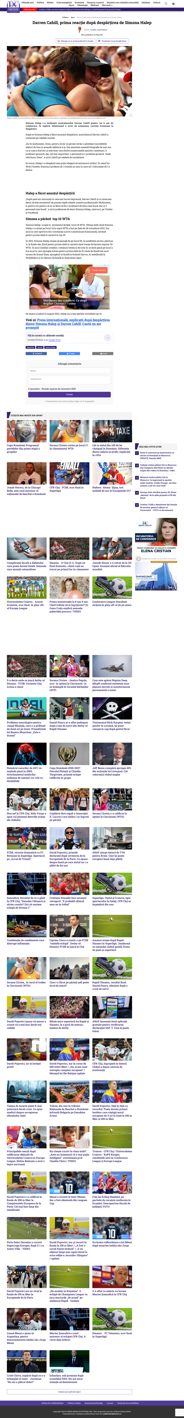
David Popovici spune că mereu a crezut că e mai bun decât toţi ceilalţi (26, 1024)
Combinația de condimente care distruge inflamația (25, 941)
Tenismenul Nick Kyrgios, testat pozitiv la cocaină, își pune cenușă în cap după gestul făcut (111, 726)
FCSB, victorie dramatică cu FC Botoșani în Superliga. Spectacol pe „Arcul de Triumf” (26, 856)
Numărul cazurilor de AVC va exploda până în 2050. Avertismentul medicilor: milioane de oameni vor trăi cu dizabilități (25, 774)
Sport (71, 5)
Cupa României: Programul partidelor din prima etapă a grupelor (23, 448)
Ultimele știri (27, 2)
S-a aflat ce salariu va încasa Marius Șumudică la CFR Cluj (109, 1292)
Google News (55, 340)
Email (104, 353)
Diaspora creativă (95, 2)
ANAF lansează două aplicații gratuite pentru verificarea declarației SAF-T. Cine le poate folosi (110, 1026)
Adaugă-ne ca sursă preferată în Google (77, 41)
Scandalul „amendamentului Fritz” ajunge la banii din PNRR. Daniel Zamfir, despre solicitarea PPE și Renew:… (83, 9)
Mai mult (107, 5)
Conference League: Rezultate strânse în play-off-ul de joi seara (111, 603)
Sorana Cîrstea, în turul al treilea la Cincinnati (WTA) (26, 984)
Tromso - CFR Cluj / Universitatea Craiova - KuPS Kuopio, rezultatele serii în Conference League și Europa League (112, 1156)
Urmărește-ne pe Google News (114, 41)
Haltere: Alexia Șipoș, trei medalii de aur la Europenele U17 (111, 489)
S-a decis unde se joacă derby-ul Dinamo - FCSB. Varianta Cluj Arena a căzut (26, 683)
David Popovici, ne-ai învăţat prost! (24, 1065)
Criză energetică (64, 2)
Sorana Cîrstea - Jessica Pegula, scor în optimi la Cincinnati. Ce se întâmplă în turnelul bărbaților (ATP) (69, 685)
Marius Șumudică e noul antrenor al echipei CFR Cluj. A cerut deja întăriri (68, 1336)
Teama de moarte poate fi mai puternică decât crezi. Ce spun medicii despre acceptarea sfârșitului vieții (24, 1110)
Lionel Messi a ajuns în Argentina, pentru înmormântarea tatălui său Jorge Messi (26, 1338)
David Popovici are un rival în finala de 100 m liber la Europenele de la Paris (24, 1294)
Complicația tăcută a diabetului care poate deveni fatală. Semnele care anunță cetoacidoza (26, 566)
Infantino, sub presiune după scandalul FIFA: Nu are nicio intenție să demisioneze (66, 1379)
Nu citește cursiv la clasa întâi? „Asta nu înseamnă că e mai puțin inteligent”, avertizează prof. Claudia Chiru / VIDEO (69, 1156)
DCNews (13, 7)
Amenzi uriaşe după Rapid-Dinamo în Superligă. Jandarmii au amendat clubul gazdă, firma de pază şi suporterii (111, 945)
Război (50, 2)
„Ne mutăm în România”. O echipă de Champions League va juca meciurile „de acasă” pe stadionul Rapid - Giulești (68, 1295)
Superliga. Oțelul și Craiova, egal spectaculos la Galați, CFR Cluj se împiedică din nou (111, 901)
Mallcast (95, 5)
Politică (40, 2)
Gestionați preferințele (94, 1403)
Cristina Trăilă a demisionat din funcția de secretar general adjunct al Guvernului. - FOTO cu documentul (158, 507)
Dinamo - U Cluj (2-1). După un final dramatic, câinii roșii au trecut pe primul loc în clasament (69, 566)
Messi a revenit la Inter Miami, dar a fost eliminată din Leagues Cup (68, 1200)
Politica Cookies (74, 1403)
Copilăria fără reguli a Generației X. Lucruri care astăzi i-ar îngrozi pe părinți (69, 816)
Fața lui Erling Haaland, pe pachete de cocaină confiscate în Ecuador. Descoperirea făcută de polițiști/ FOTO (111, 1201)
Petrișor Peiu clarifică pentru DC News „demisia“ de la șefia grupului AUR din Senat (158, 495)
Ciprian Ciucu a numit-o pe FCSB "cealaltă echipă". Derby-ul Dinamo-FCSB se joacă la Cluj (69, 943)
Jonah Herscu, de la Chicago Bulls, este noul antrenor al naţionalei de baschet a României (26, 491)
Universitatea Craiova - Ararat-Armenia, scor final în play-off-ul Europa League (25, 605)
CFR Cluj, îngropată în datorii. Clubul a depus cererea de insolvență (109, 1067)
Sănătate (146, 2)
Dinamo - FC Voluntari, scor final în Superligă (112, 1335)
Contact (110, 1403)
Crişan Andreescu (98, 29)
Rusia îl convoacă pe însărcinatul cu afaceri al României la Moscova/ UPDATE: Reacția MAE (157, 455)
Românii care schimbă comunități (123, 2)
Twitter (72, 353)
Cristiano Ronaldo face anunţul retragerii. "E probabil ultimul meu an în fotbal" (68, 901)
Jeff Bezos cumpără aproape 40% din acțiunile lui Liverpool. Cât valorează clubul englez (111, 771)
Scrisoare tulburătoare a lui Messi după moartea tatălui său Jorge (112, 1244)
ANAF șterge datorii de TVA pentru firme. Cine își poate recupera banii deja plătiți (108, 856)
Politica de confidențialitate (52, 1403)
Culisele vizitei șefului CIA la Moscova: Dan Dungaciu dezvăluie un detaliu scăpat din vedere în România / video (158, 468)
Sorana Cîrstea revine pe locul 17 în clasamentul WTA (69, 447)
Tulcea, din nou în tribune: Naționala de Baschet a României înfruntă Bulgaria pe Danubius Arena (69, 1110)
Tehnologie (82, 5)
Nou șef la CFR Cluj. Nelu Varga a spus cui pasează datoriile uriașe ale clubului (26, 816)
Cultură (156, 2)
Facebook (38, 353)
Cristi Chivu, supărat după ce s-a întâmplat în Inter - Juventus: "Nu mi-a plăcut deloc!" (26, 1379)
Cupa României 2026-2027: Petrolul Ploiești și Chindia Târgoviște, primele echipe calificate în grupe (65, 772)
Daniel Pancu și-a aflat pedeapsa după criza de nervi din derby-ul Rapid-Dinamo (69, 726)
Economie (79, 2)
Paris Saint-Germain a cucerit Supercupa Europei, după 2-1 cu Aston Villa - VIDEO (25, 1245)
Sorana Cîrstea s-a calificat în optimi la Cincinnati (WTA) (109, 815)
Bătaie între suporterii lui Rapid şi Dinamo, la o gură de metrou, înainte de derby (69, 1024)
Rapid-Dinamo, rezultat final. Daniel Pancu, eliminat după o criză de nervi (110, 985)
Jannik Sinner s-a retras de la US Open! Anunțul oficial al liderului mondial (111, 566)
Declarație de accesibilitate (128, 1403)
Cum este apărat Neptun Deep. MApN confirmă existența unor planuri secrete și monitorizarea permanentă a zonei (111, 685)
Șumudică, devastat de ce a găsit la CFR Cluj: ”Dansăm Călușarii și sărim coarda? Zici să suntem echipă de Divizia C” (26, 902)
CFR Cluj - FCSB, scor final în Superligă (67, 489)
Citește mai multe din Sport (69, 1392)
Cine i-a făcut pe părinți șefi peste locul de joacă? (69, 984)
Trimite (69, 394)
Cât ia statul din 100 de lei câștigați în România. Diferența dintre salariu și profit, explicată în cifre (111, 450)
